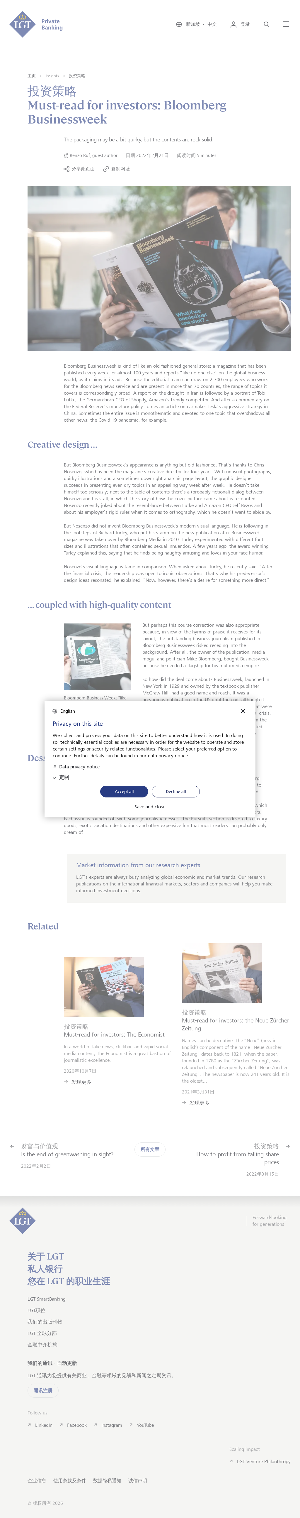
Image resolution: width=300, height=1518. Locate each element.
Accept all (124, 791)
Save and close (150, 806)
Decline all (176, 791)
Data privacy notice (79, 766)
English (67, 711)
